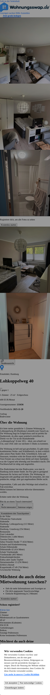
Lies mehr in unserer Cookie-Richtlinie (21, 674)
